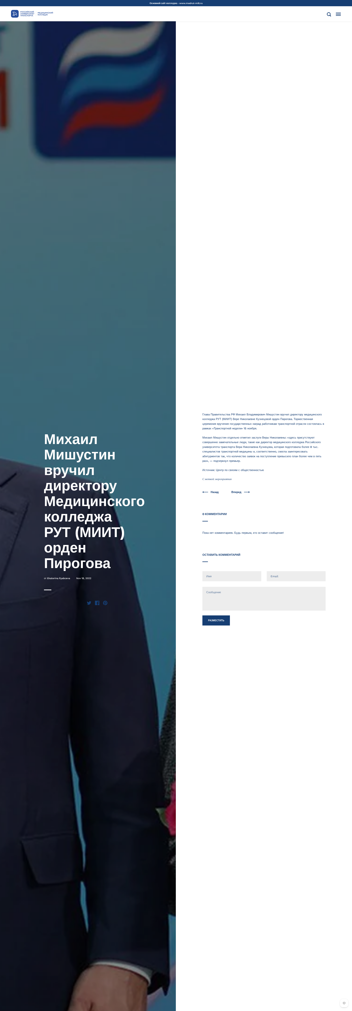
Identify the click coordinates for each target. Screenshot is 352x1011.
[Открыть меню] (338, 14)
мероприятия (223, 479)
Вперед (236, 492)
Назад (215, 492)
